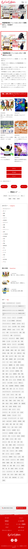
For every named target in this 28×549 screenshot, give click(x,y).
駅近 (3, 468)
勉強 (23, 421)
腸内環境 (17, 371)
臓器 (14, 465)
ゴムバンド (14, 344)
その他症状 (5, 234)
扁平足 (7, 424)
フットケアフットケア (12, 418)
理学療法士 (17, 385)
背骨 (3, 359)
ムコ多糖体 (18, 453)
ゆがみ (16, 427)
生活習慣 (4, 344)
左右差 (10, 406)
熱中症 (16, 468)
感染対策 (4, 448)
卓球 (10, 477)
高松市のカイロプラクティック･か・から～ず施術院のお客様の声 (13, 314)
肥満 (3, 403)
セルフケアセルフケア (16, 391)
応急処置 (21, 471)
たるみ (4, 394)
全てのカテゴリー (7, 209)
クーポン (18, 329)
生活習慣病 (11, 385)
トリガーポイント (6, 335)
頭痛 (8, 353)
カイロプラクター (17, 335)
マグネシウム (5, 456)
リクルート (12, 451)
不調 (24, 353)
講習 (6, 356)
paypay (14, 329)
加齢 (23, 456)
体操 (3, 374)
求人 (7, 451)
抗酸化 (10, 445)
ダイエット (5, 442)
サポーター (5, 436)
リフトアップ (5, 433)
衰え (3, 445)
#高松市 (5, 196)
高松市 (4, 303)
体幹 (18, 459)
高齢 (11, 462)
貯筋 (3, 459)
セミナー (14, 409)
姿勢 (6, 181)
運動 (4, 227)
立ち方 (21, 418)
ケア (10, 181)
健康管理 (15, 403)
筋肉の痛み (14, 477)
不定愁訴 (4, 465)
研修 (4, 243)
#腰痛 (10, 199)
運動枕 (17, 338)
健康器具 (5, 245)
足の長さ (22, 365)
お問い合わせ (18, 320)
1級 (19, 403)
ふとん (10, 374)
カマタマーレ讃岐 (20, 359)
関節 (22, 374)
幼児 (3, 424)
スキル (19, 356)
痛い (24, 380)
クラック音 (14, 412)
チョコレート (13, 459)
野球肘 (4, 341)
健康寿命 (14, 374)
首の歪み (4, 353)
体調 (13, 448)
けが (18, 412)
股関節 (22, 465)
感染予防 (20, 368)
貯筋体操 (5, 236)
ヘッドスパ (14, 436)
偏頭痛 (8, 462)
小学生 (14, 400)
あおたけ (12, 453)
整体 (22, 341)
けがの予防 (14, 326)
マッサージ (9, 430)
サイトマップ (21, 530)
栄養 (4, 225)
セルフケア (5, 222)
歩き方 (12, 474)
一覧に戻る (14, 186)
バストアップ (11, 397)
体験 (3, 356)
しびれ (19, 456)
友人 (10, 368)
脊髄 (23, 332)
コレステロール (9, 471)
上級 (12, 427)
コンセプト (18, 303)
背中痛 (21, 424)
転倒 (10, 409)
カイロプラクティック (11, 303)
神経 (6, 368)
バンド (4, 471)
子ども (4, 262)
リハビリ (15, 382)
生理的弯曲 (11, 433)
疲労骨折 (22, 459)
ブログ (4, 451)
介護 (18, 442)
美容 (4, 239)
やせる (19, 439)
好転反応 (22, 436)
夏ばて (20, 474)
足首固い (23, 350)
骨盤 (8, 181)
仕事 (16, 451)
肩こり (2, 181)
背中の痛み (19, 380)
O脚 (14, 462)
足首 (19, 350)
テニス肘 (8, 341)
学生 (21, 442)
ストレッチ (5, 326)
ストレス (9, 448)
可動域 (7, 377)
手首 (9, 436)
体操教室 (5, 220)
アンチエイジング (20, 445)
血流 (11, 388)
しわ (14, 388)
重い (6, 406)
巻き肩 (18, 436)
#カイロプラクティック (14, 196)
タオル (9, 326)
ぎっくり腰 (21, 468)
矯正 (16, 394)
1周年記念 (9, 329)
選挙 (11, 424)
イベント (18, 465)
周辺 (9, 442)
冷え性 (19, 406)
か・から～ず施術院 (11, 320)
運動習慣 (23, 403)
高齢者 (4, 388)
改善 (15, 350)
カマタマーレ (5, 412)
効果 (23, 377)
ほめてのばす (9, 421)
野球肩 (4, 462)
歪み (6, 385)
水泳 (8, 474)
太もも (15, 456)
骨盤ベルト (21, 382)
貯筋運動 (22, 385)
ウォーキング (5, 409)
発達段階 (4, 427)
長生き (7, 403)
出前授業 (20, 451)
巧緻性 (10, 400)
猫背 (16, 377)
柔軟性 (12, 350)
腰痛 (4, 181)
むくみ (4, 250)
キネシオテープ (12, 338)
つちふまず (14, 415)
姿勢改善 (4, 329)
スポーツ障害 (9, 382)
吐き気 (15, 362)
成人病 (22, 412)
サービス (4, 317)
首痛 (21, 448)
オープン (7, 453)
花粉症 (4, 480)
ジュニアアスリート (14, 347)
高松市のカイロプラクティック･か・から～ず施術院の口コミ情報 (13, 306)
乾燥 (3, 439)
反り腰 (16, 433)
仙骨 (20, 394)
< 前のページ (4, 186)
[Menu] (25, 2)
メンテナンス (22, 347)
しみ (22, 391)
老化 (6, 445)
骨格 (16, 397)
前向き (11, 403)
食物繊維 (17, 448)
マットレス (21, 388)
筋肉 (3, 377)
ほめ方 (4, 421)
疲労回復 (5, 259)
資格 (23, 356)
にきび (8, 394)
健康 (6, 374)
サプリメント (6, 229)
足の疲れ (9, 415)
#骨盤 (14, 199)
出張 (19, 326)
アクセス (4, 320)
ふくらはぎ (5, 418)
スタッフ (14, 317)
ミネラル (11, 439)
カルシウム (12, 377)
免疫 (3, 371)
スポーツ (5, 218)
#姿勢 (18, 199)
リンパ (4, 362)
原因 (20, 377)
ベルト (8, 427)
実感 (3, 380)
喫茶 (7, 332)
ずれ (15, 353)
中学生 (18, 400)
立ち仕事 (4, 474)
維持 (3, 385)
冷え (4, 248)
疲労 (24, 474)
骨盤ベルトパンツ (20, 462)
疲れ (3, 400)
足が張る (4, 347)
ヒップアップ (5, 397)
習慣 (11, 353)
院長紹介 (13, 323)
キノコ (10, 380)
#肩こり (23, 196)
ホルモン (12, 394)
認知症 (16, 474)
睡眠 (4, 215)
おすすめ (18, 323)
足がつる (9, 344)
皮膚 (11, 465)
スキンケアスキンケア (6, 391)
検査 (3, 406)
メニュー (9, 317)
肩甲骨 (17, 365)
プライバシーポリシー (6, 323)
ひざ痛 (20, 427)
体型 (15, 439)
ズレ (7, 362)
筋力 (7, 388)
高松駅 (13, 368)
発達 (19, 433)
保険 (14, 424)
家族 (15, 356)
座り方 (6, 477)
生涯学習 (14, 421)
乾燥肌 (7, 439)
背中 (17, 424)
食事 (6, 380)
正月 (15, 442)
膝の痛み (14, 406)
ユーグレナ (12, 371)
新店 (3, 453)
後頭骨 (19, 362)
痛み (6, 400)
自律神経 (19, 421)
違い (19, 341)
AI (18, 477)
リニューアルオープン (14, 332)
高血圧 (12, 468)
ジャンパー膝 (14, 341)
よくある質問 (19, 317)
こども (22, 477)
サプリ (7, 371)
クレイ (4, 332)
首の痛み (22, 326)
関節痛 (4, 430)
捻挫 (17, 471)
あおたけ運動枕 (21, 344)
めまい (11, 362)
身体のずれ (19, 353)
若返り (14, 445)
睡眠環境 (10, 365)
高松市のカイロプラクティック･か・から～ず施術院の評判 (13, 310)
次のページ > (23, 186)
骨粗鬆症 (10, 456)
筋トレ (18, 430)
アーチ (4, 252)
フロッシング (5, 338)
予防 (4, 241)
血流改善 (14, 430)
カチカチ (7, 459)
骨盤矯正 (22, 338)
